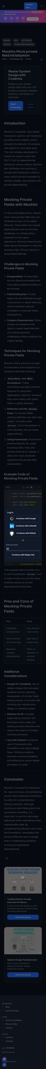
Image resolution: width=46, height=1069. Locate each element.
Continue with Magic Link (23, 555)
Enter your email (12, 545)
